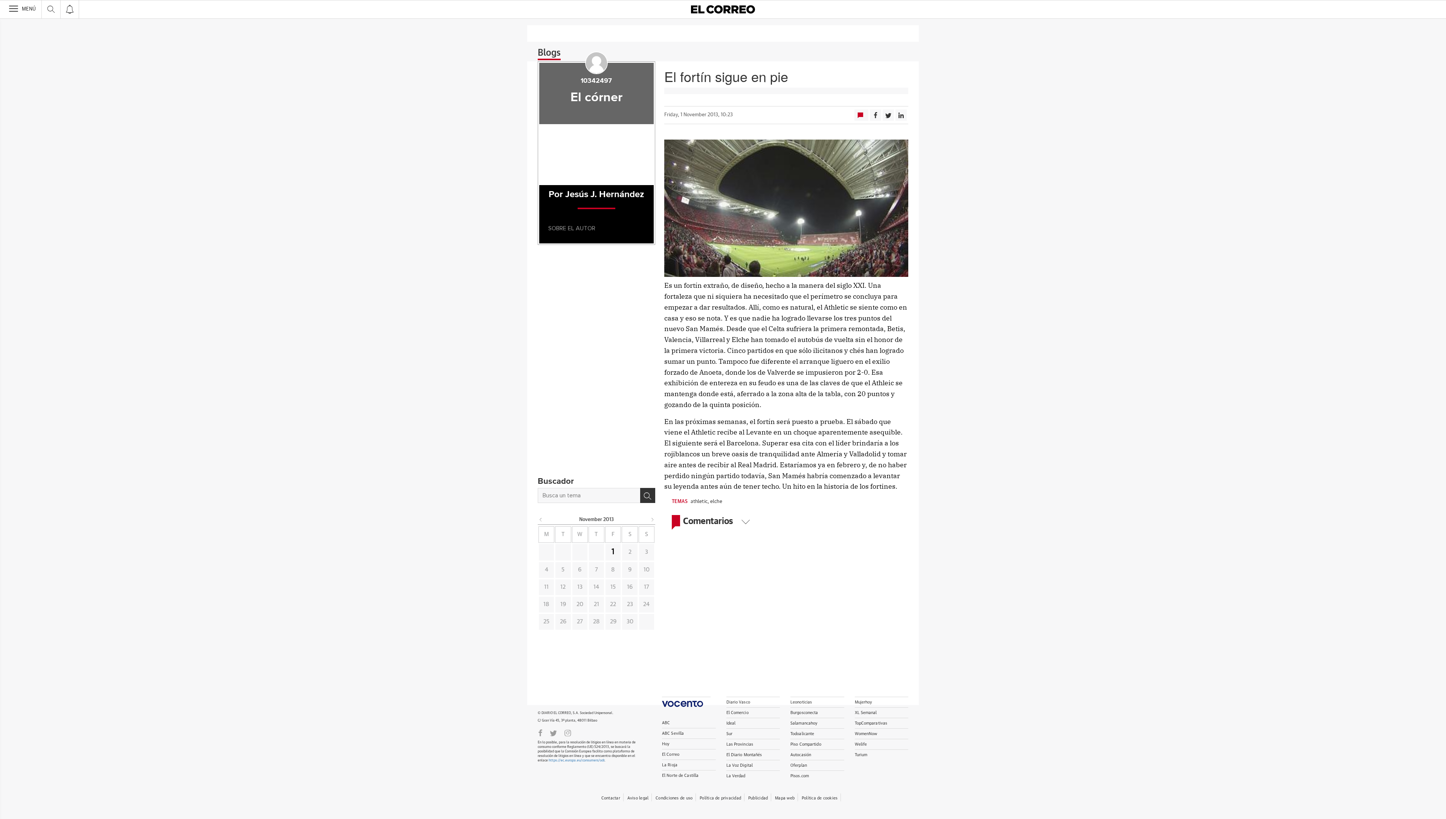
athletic (699, 501)
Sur (729, 734)
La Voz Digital (739, 765)
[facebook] (540, 732)
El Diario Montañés (744, 755)
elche (716, 501)
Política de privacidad (720, 798)
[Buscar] (647, 495)
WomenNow (866, 734)
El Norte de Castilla (680, 775)
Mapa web (785, 798)
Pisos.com (799, 776)
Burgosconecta (804, 713)
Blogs (549, 53)
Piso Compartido (805, 744)
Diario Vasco (738, 702)
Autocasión (800, 755)
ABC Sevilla (673, 733)
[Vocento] (686, 702)
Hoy (666, 744)
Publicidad (758, 798)
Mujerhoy (863, 702)
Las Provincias (740, 744)
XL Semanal (866, 713)
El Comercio (737, 713)
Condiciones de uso (674, 798)
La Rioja (669, 765)
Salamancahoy (804, 723)
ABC (666, 723)
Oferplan (798, 765)
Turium (861, 755)
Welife (861, 744)
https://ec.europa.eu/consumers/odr (576, 760)
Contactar (610, 798)
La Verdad (736, 776)
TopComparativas (871, 723)
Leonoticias (801, 702)
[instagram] (568, 732)
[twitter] (553, 732)
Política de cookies (819, 798)
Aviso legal (637, 798)
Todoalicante (802, 734)
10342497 (596, 80)
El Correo (670, 754)
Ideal (731, 723)
